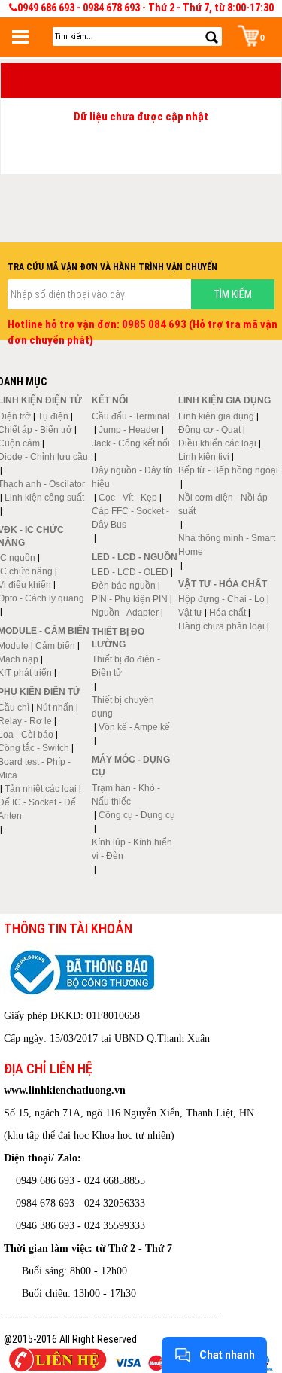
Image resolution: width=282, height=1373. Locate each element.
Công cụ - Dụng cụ (137, 815)
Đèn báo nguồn (124, 585)
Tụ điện (53, 416)
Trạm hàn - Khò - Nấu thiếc (126, 795)
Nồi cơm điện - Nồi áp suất (223, 504)
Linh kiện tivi (203, 457)
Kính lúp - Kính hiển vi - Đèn (132, 849)
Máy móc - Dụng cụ (131, 766)
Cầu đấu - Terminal (131, 416)
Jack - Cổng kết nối (131, 443)
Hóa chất (227, 612)
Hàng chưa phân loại (221, 626)
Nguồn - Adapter (125, 612)
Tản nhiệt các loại (41, 789)
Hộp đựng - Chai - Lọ (221, 599)
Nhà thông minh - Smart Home (226, 545)
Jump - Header (129, 430)
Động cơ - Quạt (209, 430)
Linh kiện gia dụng (216, 416)
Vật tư (190, 612)
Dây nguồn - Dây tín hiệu (132, 477)
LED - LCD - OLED (130, 572)
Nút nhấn (55, 707)
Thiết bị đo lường (118, 638)
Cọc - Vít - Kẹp (128, 497)
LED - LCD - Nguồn (134, 557)
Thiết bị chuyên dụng (123, 707)
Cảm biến (55, 646)
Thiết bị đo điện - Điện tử (126, 666)
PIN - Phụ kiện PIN (130, 599)
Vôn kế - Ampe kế (134, 727)
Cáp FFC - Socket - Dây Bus (130, 518)
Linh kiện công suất (44, 497)
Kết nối (110, 400)
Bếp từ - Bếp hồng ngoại (228, 470)
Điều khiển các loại (217, 443)
